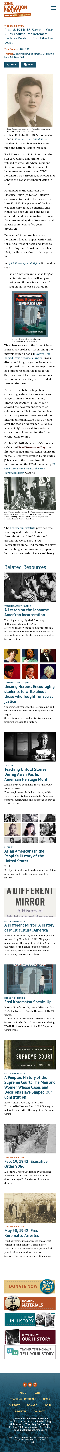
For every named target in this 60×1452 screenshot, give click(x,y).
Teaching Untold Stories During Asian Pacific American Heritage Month (27, 774)
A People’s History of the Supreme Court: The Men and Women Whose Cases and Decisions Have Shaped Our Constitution (29, 1087)
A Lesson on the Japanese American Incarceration (26, 612)
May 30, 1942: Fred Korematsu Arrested (21, 1233)
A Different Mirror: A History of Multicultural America (29, 927)
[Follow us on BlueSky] (30, 1384)
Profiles (8, 847)
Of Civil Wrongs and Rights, (24, 263)
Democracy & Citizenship (41, 53)
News (46, 1399)
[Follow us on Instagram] (35, 1384)
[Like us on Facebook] (25, 1384)
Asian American (20, 53)
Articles (8, 765)
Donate (32, 1405)
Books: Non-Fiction (14, 921)
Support (14, 1405)
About (24, 1393)
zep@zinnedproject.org (33, 1429)
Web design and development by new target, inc (30, 1437)
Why (37, 1393)
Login (47, 1405)
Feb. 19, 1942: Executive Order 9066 (25, 1164)
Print (30, 64)
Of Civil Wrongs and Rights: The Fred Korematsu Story (29, 468)
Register (21, 1411)
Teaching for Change (37, 1424)
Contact (39, 1411)
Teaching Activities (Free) (17, 606)
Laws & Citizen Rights (15, 57)
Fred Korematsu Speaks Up (28, 1001)
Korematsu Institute (22, 528)
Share (13, 64)
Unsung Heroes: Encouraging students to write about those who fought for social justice (29, 694)
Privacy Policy (30, 1442)
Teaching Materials (23, 1399)
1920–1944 (24, 49)
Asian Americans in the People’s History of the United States (24, 856)
